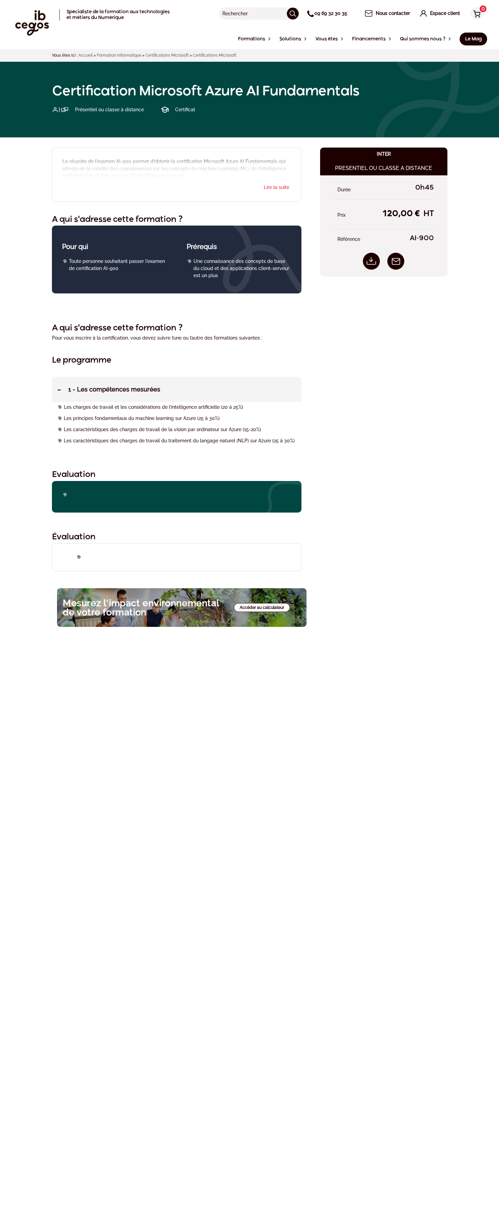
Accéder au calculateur (262, 607)
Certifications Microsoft (167, 55)
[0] (475, 14)
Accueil (85, 55)
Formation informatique (119, 55)
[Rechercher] (293, 13)
